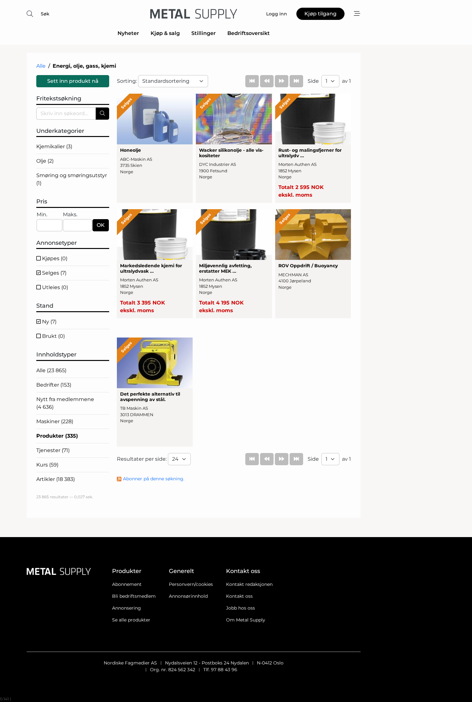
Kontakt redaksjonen (249, 584)
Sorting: (127, 81)
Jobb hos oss (240, 608)
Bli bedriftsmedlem (134, 596)
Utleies (54, 287)
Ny (49, 322)
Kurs (47, 465)
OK (101, 225)
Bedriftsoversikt (248, 33)
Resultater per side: (142, 459)
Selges (53, 273)
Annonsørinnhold (188, 596)
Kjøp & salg (165, 33)
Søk (45, 14)
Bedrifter (53, 385)
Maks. (70, 214)
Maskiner (54, 421)
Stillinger (203, 33)
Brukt (53, 336)
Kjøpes (54, 258)
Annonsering (126, 608)
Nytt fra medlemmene (65, 403)
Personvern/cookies (191, 584)
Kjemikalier (54, 146)
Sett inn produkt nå (73, 81)
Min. (42, 214)
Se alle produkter (131, 620)
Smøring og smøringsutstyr (71, 179)
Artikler (55, 479)
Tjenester (53, 450)
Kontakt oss (239, 596)
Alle (41, 66)
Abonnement (127, 584)
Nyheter (128, 33)
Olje (45, 161)
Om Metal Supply (245, 620)
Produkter (57, 436)
